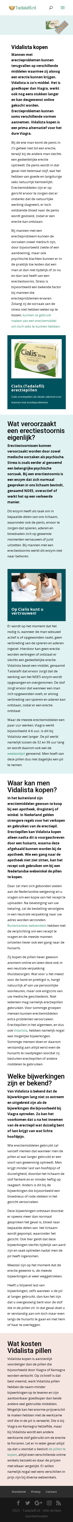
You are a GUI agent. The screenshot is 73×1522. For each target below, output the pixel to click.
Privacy (36, 1491)
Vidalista (20, 1030)
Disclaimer (19, 1491)
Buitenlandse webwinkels (27, 925)
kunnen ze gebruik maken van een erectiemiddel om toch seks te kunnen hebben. (35, 321)
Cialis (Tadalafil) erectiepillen (27, 388)
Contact (51, 1491)
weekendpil (16, 753)
